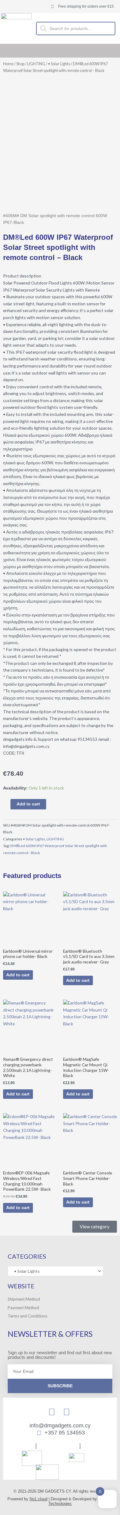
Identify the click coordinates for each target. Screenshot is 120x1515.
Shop (20, 64)
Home (8, 64)
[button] (114, 51)
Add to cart (28, 804)
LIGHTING (36, 64)
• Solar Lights (59, 64)
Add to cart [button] (18, 975)
